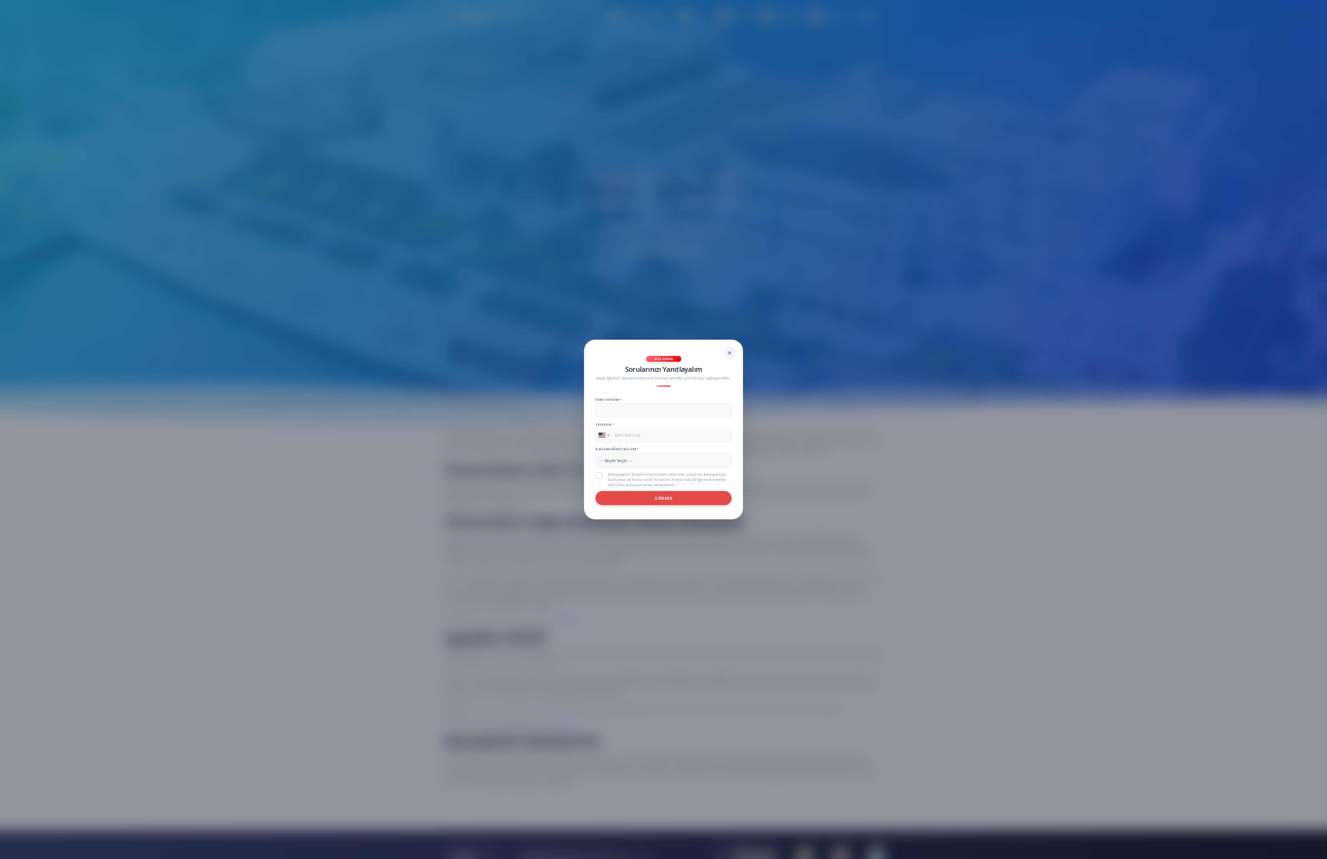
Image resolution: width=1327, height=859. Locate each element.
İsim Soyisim (608, 399)
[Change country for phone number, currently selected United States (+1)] (603, 435)
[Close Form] (729, 353)
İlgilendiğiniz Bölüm (617, 449)
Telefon (604, 424)
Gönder (663, 498)
